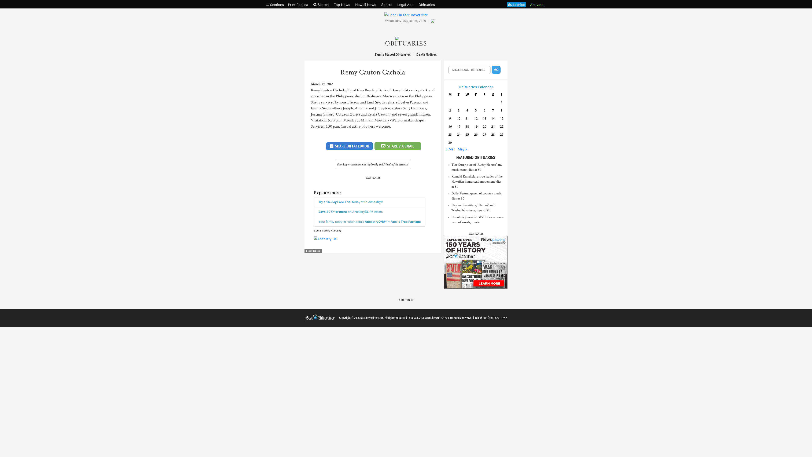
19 (475, 126)
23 (450, 134)
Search (323, 5)
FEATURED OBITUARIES (475, 157)
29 (501, 134)
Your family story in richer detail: (369, 221)
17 (458, 126)
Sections (276, 5)
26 (475, 134)
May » (463, 149)
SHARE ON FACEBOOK (352, 146)
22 (501, 126)
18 (467, 126)
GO (496, 70)
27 (484, 134)
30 (450, 142)
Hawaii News (365, 5)
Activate (536, 5)
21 (493, 126)
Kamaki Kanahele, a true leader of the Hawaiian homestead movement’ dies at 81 (477, 181)
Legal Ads (405, 5)
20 (484, 126)
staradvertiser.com (372, 318)
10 (458, 118)
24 (458, 134)
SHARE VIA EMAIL (400, 146)
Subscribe (516, 5)
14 (493, 118)
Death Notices (313, 251)
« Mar (450, 149)
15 (501, 118)
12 (475, 118)
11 (467, 118)
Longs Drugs (491, 4)
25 (467, 134)
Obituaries (426, 5)
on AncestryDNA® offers (350, 211)
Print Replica (298, 5)
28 (493, 134)
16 (450, 126)
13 (484, 118)
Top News (342, 5)
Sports (386, 5)
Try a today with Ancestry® (350, 202)
